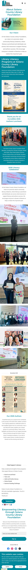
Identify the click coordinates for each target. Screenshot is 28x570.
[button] (25, 3)
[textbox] (14, 533)
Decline (7, 566)
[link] (7, 3)
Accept (20, 566)
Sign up (14, 539)
